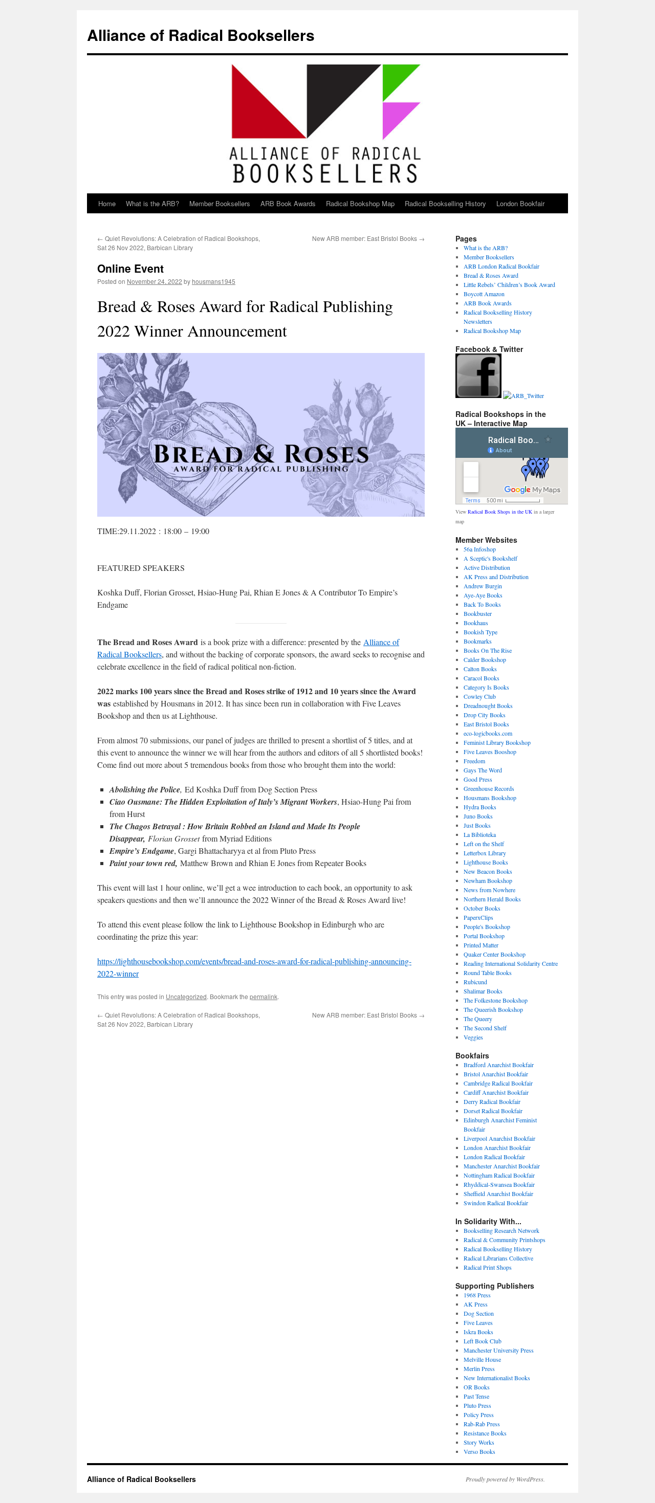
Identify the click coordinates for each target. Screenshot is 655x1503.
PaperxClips (478, 917)
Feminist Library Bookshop (497, 742)
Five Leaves (478, 1322)
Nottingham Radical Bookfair (499, 1175)
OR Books (477, 1387)
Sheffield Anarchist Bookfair (498, 1193)
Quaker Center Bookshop (495, 954)
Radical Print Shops (488, 1267)
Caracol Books (481, 678)
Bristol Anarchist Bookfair (496, 1074)
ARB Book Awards (288, 203)
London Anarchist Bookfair (497, 1147)
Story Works (479, 1442)
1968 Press (477, 1295)
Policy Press (479, 1414)
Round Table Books (488, 972)
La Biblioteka (480, 834)
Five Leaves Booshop (490, 751)
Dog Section (479, 1313)
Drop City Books (485, 715)
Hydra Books (480, 807)
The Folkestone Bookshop (496, 1000)
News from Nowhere (489, 890)
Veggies (473, 1037)
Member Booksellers (219, 203)
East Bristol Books (486, 724)
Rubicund (475, 982)
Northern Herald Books (492, 899)
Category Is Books (486, 687)
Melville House (482, 1359)
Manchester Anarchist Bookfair (502, 1166)
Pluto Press (477, 1405)
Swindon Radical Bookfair (496, 1203)
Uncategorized (186, 996)
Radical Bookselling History (445, 203)
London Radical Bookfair (494, 1157)
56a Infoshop (480, 549)
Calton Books (480, 669)
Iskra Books (478, 1332)
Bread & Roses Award (491, 275)
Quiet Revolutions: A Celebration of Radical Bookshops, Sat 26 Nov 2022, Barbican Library (178, 243)
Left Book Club (482, 1341)
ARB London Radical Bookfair (501, 266)
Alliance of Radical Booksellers (201, 35)
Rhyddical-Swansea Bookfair (499, 1184)
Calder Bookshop (485, 659)
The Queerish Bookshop (493, 1009)
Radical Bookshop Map (360, 203)
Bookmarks (478, 641)
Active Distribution (487, 567)
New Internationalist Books (497, 1378)
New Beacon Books (488, 871)
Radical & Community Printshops (504, 1239)
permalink (263, 996)
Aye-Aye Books (483, 595)
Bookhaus (476, 622)
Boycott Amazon (484, 294)
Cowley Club (480, 696)
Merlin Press (479, 1368)
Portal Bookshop (484, 936)
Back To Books (482, 604)
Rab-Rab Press (482, 1424)
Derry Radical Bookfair (492, 1101)
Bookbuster (478, 613)
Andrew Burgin (483, 586)
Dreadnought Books (488, 705)
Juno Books (478, 816)
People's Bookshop (487, 926)
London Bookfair (520, 203)
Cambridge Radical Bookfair (498, 1083)
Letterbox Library (485, 853)
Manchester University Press (499, 1350)
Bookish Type (480, 632)
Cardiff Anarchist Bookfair (496, 1092)
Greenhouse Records (489, 788)
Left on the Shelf (484, 843)
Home (107, 203)
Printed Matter (481, 945)
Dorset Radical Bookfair (493, 1111)
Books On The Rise (488, 650)
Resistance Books (485, 1433)
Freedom (474, 761)
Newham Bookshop (488, 880)
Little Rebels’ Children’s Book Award (509, 284)
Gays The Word (483, 770)
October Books (482, 908)
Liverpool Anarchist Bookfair (499, 1138)
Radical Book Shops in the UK (500, 511)
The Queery (478, 1018)
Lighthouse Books (486, 862)
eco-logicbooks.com (488, 733)
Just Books (477, 825)
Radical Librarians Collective (498, 1258)
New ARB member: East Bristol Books (368, 238)
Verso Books (479, 1451)
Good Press (478, 779)
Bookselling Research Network (501, 1230)
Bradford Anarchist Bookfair (499, 1064)
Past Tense (476, 1396)
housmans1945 (213, 281)
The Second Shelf (485, 1028)
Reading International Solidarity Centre (511, 963)
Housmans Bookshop (490, 797)
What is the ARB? (152, 203)
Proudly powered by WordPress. (505, 1479)
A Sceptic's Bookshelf (490, 558)
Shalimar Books (483, 991)
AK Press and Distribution (496, 576)
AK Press (476, 1304)
